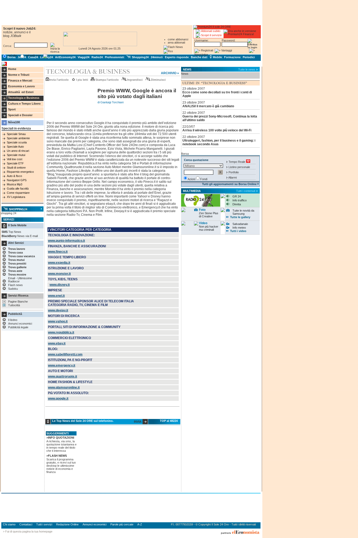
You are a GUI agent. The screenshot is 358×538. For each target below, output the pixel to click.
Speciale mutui (16, 155)
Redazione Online (67, 524)
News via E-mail (27, 236)
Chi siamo (9, 524)
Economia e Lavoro (21, 86)
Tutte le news (246, 69)
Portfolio (234, 172)
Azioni (191, 179)
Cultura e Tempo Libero (24, 103)
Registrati (207, 50)
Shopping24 (140, 57)
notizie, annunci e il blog (17, 34)
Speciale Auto (15, 146)
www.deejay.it (58, 310)
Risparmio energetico (20, 171)
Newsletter (201, 54)
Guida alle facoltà (18, 188)
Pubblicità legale (18, 327)
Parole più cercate (121, 524)
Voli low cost (14, 159)
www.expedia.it (59, 263)
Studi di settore (16, 167)
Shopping (17, 209)
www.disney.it (60, 285)
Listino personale (239, 167)
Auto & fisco (14, 175)
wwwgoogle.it (58, 398)
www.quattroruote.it (62, 376)
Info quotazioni (61, 437)
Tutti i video (238, 231)
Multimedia (192, 190)
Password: (228, 40)
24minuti (157, 57)
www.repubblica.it (61, 332)
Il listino (12, 319)
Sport (12, 109)
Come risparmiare (18, 192)
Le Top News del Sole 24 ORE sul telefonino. (82, 420)
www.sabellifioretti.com (65, 354)
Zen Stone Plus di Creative (208, 215)
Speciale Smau (16, 134)
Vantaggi (226, 50)
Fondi (203, 179)
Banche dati (199, 57)
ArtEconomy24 (65, 57)
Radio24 (97, 57)
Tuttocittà (14, 305)
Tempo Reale (237, 161)
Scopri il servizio (211, 35)
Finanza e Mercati (20, 80)
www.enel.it (56, 296)
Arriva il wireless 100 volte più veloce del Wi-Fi (216, 130)
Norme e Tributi (18, 74)
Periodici (249, 57)
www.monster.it (59, 274)
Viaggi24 (83, 57)
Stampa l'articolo (107, 79)
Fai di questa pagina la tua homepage (28, 531)
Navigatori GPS (16, 180)
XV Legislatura (16, 196)
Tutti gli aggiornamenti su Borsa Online (229, 184)
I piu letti (81, 79)
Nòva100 (14, 122)
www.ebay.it (57, 343)
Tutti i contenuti (245, 190)
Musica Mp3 (14, 184)
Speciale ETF (15, 163)
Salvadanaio (240, 223)
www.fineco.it (58, 252)
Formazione (232, 57)
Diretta (236, 204)
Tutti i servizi (44, 524)
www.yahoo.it (58, 321)
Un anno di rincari (18, 150)
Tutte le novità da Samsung (243, 212)
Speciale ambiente (18, 138)
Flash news (15, 285)
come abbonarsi (178, 39)
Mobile (217, 57)
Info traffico (239, 200)
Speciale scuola (17, 142)
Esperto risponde (177, 57)
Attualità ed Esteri (21, 92)
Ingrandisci (134, 79)
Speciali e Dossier (20, 115)
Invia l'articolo (59, 79)
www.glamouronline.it (64, 387)
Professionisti (114, 57)
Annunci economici (20, 323)
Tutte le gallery (240, 217)
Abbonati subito (210, 31)
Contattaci (25, 524)
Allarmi (232, 177)
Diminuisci (158, 79)
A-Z (139, 524)
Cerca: (7, 45)
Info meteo (239, 227)
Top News (14, 231)
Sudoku (13, 288)
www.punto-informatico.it (66, 241)
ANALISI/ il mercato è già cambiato (208, 106)
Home (12, 69)
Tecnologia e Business (23, 97)
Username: (201, 40)
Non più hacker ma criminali (208, 228)
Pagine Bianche (18, 301)
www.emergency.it (61, 365)
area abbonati (176, 42)
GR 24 (236, 196)
